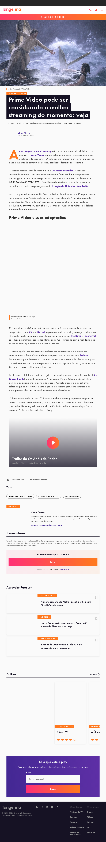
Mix (88, 827)
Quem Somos (76, 807)
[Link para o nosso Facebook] (37, 807)
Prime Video (37, 154)
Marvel (41, 332)
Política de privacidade (75, 834)
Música (90, 817)
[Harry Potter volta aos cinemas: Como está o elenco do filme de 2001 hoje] (21, 625)
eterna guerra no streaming (35, 151)
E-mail (28, 773)
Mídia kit (91, 833)
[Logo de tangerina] (11, 10)
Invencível (90, 335)
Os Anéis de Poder (62, 170)
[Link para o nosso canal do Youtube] (52, 807)
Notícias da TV (76, 812)
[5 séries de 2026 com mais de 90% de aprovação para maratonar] (21, 646)
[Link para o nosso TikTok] (57, 807)
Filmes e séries (93, 807)
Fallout (84, 355)
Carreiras (74, 822)
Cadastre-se (64, 569)
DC (30, 332)
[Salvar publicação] (96, 597)
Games (90, 812)
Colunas (90, 822)
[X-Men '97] (70, 705)
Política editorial (77, 827)
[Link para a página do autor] (12, 134)
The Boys (76, 335)
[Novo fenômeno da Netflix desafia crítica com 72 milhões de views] (21, 603)
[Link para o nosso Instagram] (42, 807)
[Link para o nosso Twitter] (47, 807)
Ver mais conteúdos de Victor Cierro (46, 525)
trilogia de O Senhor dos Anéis (70, 186)
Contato (73, 817)
